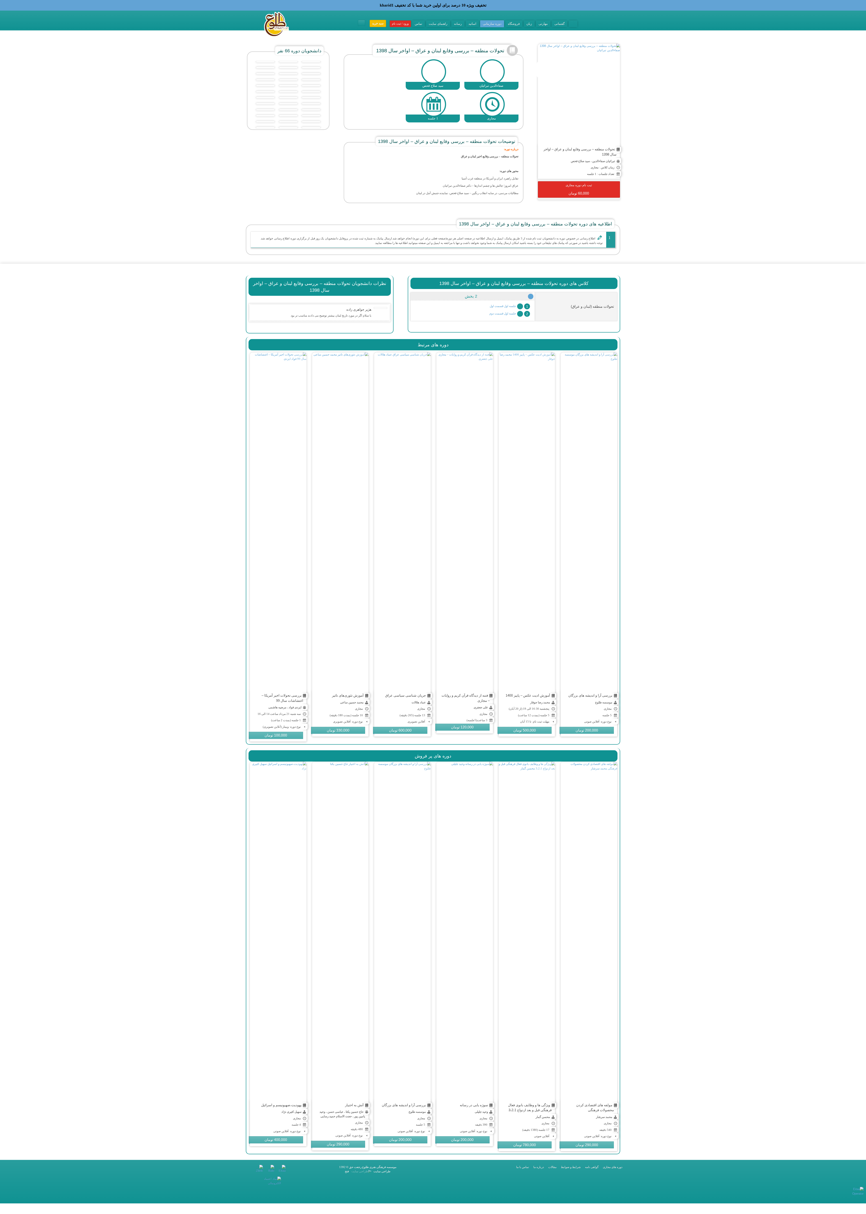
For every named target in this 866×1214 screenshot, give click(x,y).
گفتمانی (559, 23)
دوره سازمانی (492, 23)
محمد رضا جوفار (540, 702)
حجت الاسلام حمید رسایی (336, 1116)
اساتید (472, 23)
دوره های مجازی (612, 1167)
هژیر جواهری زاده (358, 309)
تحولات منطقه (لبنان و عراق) (592, 306)
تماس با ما (522, 1167)
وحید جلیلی (481, 1111)
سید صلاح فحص (580, 161)
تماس (418, 23)
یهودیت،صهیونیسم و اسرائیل (281, 1105)
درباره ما (538, 1167)
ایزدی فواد (295, 707)
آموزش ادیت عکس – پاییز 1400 (528, 695)
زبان (529, 23)
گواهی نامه (592, 1167)
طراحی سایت (381, 1171)
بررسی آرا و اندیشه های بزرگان (590, 695)
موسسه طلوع (603, 702)
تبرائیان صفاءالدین (603, 161)
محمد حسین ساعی (352, 702)
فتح (347, 1171)
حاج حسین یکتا (355, 1111)
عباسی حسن (335, 1111)
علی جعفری (481, 707)
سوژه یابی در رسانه (474, 1105)
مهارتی (543, 23)
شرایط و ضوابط (571, 1167)
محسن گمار (543, 1117)
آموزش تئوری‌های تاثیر (348, 695)
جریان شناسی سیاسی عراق (405, 695)
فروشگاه (514, 23)
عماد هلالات (419, 702)
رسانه (458, 23)
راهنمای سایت (438, 23)
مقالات (552, 1167)
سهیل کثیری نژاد (291, 1111)
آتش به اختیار (354, 1105)
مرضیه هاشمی (277, 707)
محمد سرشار (604, 1117)
